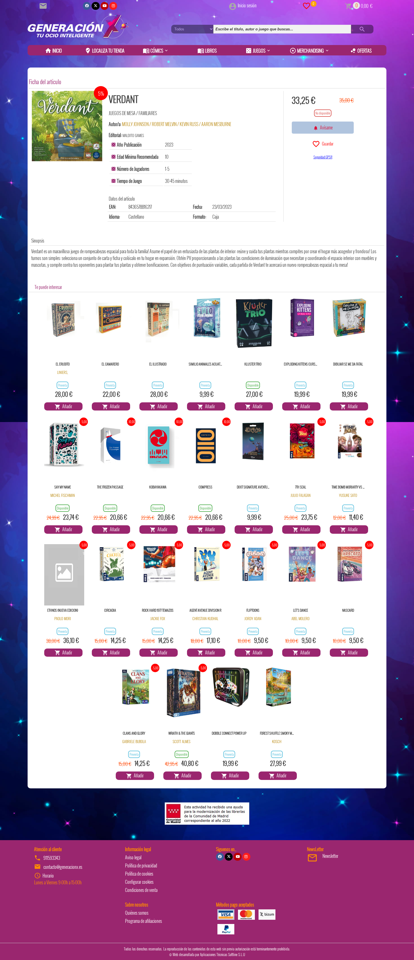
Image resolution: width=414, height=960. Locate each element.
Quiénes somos (136, 912)
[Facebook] (87, 6)
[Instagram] (113, 6)
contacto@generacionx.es (62, 866)
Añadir (66, 406)
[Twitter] (95, 6)
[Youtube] (104, 6)
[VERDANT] (67, 126)
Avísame (325, 127)
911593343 (51, 857)
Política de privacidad (141, 865)
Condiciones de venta (141, 890)
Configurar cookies (139, 881)
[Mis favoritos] (306, 5)
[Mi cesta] (348, 5)
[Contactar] (44, 5)
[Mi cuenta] (232, 5)
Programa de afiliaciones (143, 921)
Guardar (326, 143)
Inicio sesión (247, 5)
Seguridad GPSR (322, 156)
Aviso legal (133, 857)
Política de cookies (139, 873)
